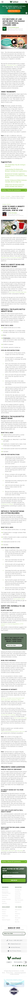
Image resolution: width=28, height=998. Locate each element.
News (8, 17)
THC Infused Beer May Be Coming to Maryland (15, 165)
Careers (4, 913)
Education (4, 897)
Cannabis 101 (18, 889)
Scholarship (18, 898)
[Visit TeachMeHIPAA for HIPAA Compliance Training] (13, 991)
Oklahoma (17, 913)
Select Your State (13, 11)
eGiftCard (4, 903)
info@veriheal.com (15, 944)
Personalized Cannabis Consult (6, 892)
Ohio (16, 911)
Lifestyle (4, 17)
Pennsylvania (18, 909)
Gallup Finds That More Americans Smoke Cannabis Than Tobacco (14, 185)
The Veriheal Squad (14, 27)
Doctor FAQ (17, 896)
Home (2, 196)
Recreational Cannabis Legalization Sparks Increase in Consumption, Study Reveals (16, 175)
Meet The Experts (19, 900)
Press (3, 917)
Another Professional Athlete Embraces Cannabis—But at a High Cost (16, 181)
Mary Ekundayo (13, 212)
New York (17, 921)
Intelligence (18, 902)
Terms (3, 972)
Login (8, 962)
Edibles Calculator (6, 899)
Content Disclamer (14, 974)
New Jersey (17, 917)
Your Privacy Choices (15, 951)
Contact (4, 911)
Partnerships (5, 915)
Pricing (3, 901)
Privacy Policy (9, 972)
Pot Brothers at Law (11, 65)
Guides (8, 196)
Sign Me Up (14, 880)
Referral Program (6, 919)
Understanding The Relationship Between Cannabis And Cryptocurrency (16, 170)
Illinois (16, 915)
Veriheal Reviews (15, 947)
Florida (16, 919)
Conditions (17, 891)
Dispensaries (5, 895)
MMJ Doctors (5, 889)
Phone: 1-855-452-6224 (15, 940)
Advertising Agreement (20, 972)
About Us (4, 909)
